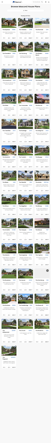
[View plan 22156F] (9, 324)
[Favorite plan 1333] (14, 270)
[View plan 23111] (25, 199)
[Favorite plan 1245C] (30, 320)
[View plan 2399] (9, 74)
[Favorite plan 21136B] (30, 70)
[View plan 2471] (42, 299)
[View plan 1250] (25, 176)
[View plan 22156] (42, 74)
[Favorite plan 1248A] (47, 196)
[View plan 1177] (9, 248)
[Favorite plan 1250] (30, 172)
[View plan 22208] (9, 299)
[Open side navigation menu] (2, 1)
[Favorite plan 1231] (14, 95)
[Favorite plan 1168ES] (14, 20)
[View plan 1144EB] (9, 223)
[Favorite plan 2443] (47, 120)
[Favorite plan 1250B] (30, 245)
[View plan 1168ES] (9, 23)
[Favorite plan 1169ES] (47, 43)
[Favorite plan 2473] (30, 120)
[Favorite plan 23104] (47, 147)
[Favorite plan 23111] (30, 196)
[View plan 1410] (42, 99)
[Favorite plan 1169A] (14, 43)
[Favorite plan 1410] (47, 95)
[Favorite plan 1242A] (47, 245)
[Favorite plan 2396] (30, 20)
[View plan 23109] (25, 274)
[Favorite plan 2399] (14, 70)
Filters (26, 10)
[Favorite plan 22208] (14, 295)
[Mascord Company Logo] (17, 1)
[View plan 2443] (42, 124)
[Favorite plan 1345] (14, 196)
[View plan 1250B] (25, 248)
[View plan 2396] (25, 23)
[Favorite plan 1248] (14, 172)
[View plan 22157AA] (42, 176)
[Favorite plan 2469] (30, 147)
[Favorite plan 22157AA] (47, 172)
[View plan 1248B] (25, 223)
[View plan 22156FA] (9, 351)
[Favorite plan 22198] (30, 95)
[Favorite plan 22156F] (14, 320)
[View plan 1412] (42, 274)
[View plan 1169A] (9, 47)
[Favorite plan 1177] (14, 245)
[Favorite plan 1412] (47, 270)
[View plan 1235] (42, 324)
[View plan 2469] (25, 150)
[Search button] (42, 1)
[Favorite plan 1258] (30, 295)
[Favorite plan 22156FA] (14, 347)
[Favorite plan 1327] (47, 220)
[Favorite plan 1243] (30, 43)
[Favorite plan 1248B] (30, 220)
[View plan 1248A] (42, 199)
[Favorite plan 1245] (47, 20)
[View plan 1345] (9, 199)
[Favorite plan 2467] (14, 147)
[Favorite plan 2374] (14, 120)
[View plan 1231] (9, 99)
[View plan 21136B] (25, 74)
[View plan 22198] (25, 99)
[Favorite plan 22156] (47, 70)
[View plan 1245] (42, 23)
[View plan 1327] (42, 223)
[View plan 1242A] (42, 248)
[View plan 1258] (25, 299)
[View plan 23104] (42, 150)
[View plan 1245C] (25, 324)
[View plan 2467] (9, 150)
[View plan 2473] (25, 124)
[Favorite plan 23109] (30, 270)
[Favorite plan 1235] (47, 320)
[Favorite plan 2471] (47, 295)
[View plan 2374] (9, 124)
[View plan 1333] (9, 274)
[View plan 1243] (25, 47)
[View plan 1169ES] (42, 47)
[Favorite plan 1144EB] (14, 220)
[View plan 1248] (9, 176)
